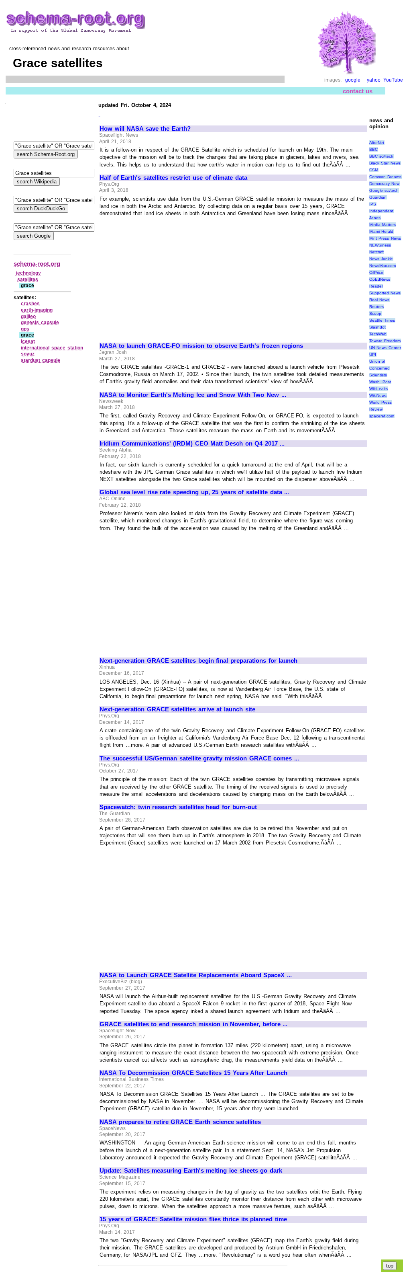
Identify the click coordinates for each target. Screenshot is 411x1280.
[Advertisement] (167, 276)
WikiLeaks (378, 388)
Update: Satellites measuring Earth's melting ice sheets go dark (191, 1170)
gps (25, 329)
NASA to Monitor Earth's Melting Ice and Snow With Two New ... (193, 395)
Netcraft (376, 252)
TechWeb (378, 334)
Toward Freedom (385, 341)
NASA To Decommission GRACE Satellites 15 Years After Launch (193, 1073)
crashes (30, 303)
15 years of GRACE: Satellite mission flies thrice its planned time (193, 1219)
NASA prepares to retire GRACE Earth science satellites (180, 1122)
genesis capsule (40, 322)
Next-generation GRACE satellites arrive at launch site (177, 709)
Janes (374, 218)
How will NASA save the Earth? (145, 128)
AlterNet (376, 142)
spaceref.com (381, 416)
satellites (27, 279)
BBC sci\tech (381, 156)
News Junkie (381, 259)
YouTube (393, 80)
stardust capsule (40, 360)
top (389, 1266)
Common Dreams (385, 177)
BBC (373, 149)
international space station (52, 348)
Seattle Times (382, 320)
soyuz (28, 354)
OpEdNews (379, 279)
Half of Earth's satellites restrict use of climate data (173, 178)
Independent (381, 211)
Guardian (378, 197)
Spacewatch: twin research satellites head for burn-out (178, 807)
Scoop (375, 313)
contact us (358, 91)
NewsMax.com (382, 265)
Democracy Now (384, 183)
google (352, 80)
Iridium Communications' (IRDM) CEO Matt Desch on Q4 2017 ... (192, 443)
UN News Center (385, 347)
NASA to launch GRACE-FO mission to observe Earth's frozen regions (201, 346)
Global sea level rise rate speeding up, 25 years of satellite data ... (194, 492)
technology (28, 273)
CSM (373, 170)
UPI (372, 354)
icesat (28, 341)
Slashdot (377, 327)
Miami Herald (381, 231)
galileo (28, 316)
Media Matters (382, 224)
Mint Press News (385, 238)
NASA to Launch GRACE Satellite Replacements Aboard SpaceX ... (196, 975)
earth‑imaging (37, 310)
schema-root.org (37, 263)
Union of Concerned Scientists (379, 368)
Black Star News (385, 163)
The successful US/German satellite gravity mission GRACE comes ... (199, 758)
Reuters (376, 306)
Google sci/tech (384, 190)
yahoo (373, 80)
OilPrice (376, 272)
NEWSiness (380, 245)
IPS (372, 204)
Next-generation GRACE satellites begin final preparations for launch (198, 660)
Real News (379, 300)
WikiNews (378, 395)
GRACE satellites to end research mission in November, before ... (193, 1024)
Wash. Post (380, 382)
